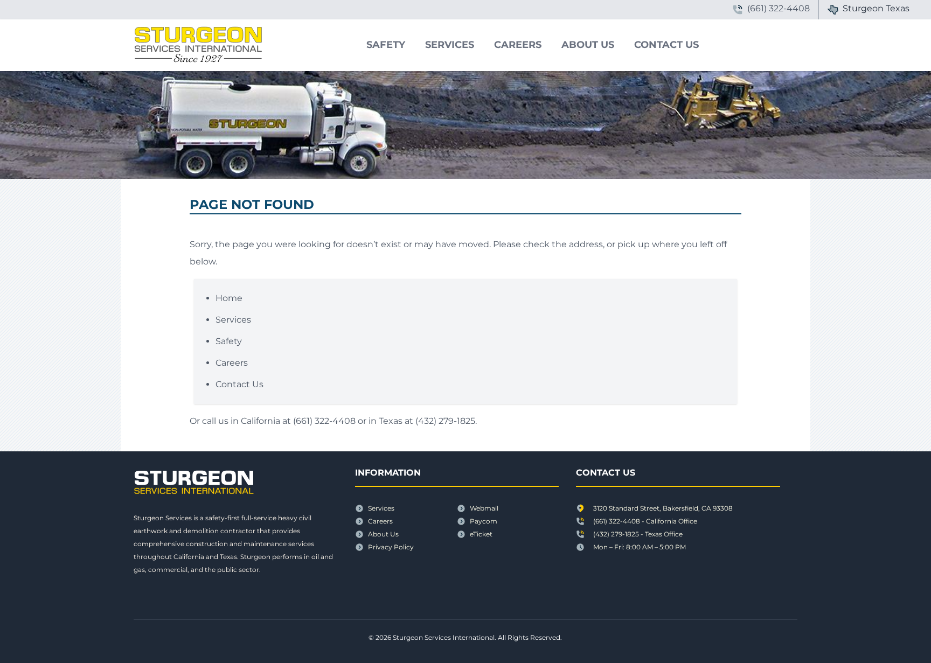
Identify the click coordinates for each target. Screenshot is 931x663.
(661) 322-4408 (324, 421)
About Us (587, 45)
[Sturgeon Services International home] (192, 45)
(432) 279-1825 (445, 421)
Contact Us (666, 45)
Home (229, 298)
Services (449, 45)
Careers (517, 45)
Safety (385, 45)
